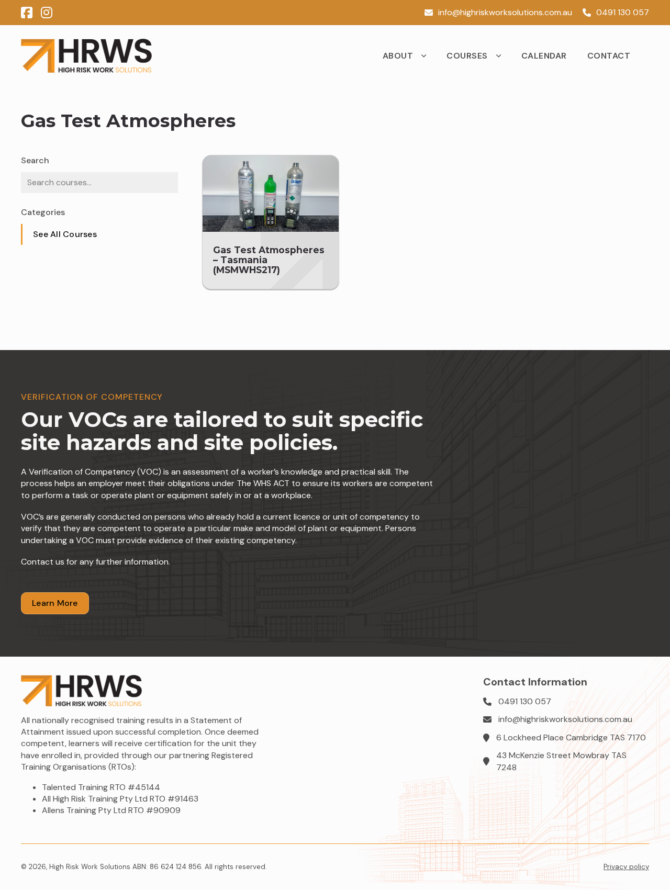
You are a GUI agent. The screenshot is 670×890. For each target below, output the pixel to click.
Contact (609, 55)
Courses (467, 55)
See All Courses (65, 234)
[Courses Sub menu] (503, 56)
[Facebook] (26, 13)
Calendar (544, 55)
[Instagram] (46, 13)
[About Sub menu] (428, 56)
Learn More (55, 603)
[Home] (86, 56)
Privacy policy (626, 866)
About (398, 55)
